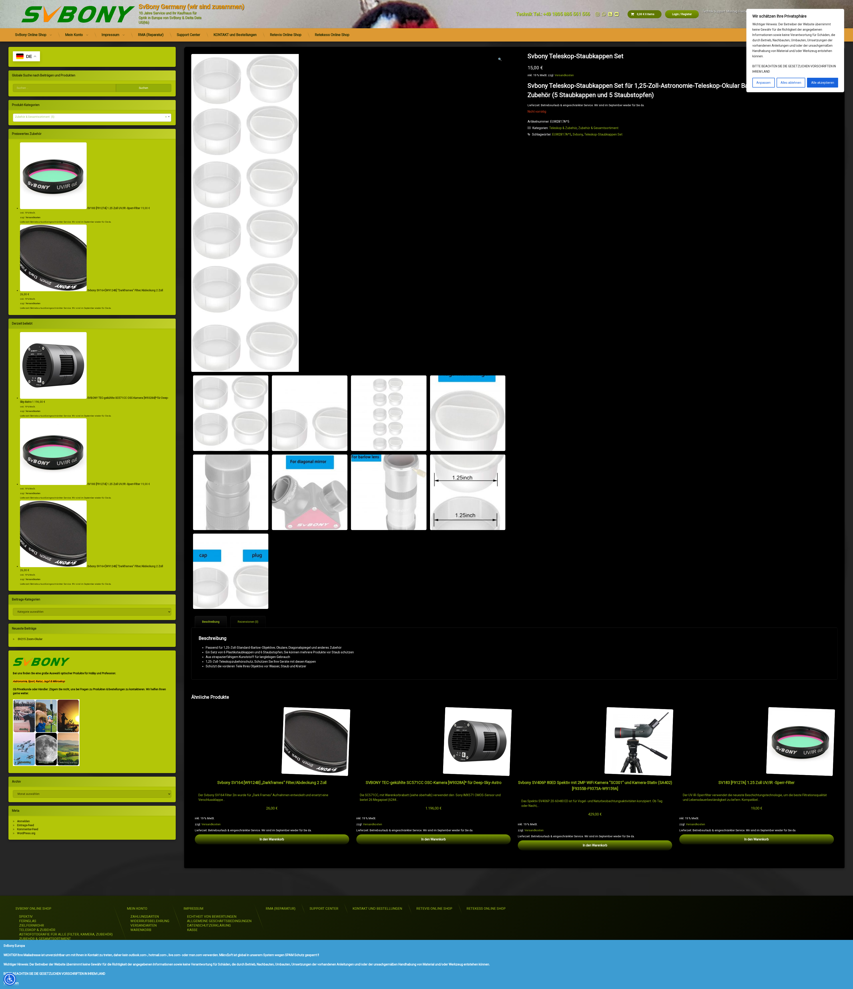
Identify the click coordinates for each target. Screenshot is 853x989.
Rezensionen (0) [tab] (248, 621)
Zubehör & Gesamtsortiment (598, 128)
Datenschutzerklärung (209, 925)
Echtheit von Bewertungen (211, 917)
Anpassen (763, 82)
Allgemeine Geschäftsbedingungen (219, 921)
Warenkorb (140, 930)
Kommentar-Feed (27, 829)
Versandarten (143, 925)
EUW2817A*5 (561, 134)
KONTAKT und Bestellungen (235, 35)
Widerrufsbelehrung (149, 921)
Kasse (192, 930)
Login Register (682, 14)
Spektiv (26, 917)
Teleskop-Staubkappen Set (603, 134)
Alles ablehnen (791, 82)
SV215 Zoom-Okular (30, 639)
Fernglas (27, 921)
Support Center (188, 35)
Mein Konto (74, 35)
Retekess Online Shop (332, 35)
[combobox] (92, 118)
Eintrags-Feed (25, 825)
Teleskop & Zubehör (563, 128)
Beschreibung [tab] (210, 621)
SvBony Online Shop (30, 35)
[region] (795, 50)
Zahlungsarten (144, 917)
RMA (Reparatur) (150, 35)
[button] (500, 59)
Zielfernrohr (31, 925)
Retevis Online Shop (285, 35)
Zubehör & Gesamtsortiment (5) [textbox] (91, 116)
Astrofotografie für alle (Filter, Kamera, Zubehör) (66, 934)
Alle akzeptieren (822, 82)
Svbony (578, 134)
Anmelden (23, 821)
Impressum (110, 35)
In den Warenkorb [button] (272, 839)
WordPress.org (26, 833)
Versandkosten (564, 75)
